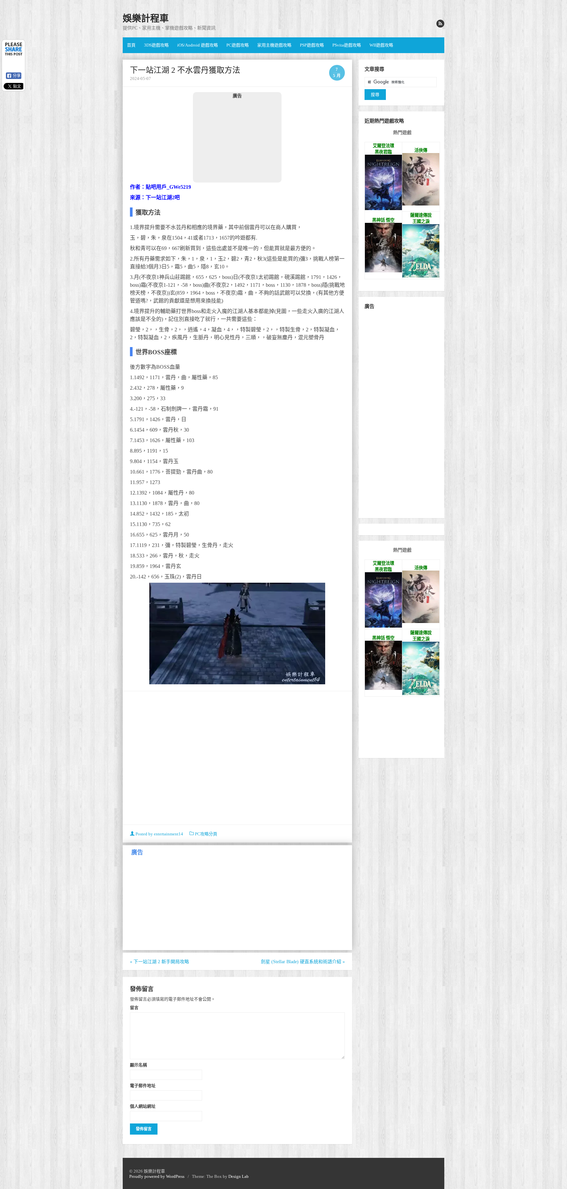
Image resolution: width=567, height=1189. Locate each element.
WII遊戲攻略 (381, 45)
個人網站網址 (143, 1106)
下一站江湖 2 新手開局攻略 (159, 961)
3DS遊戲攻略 (156, 45)
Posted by (159, 833)
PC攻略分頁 (206, 833)
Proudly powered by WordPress (156, 1176)
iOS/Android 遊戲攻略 (197, 45)
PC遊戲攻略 (237, 45)
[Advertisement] (237, 140)
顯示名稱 (138, 1064)
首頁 (131, 45)
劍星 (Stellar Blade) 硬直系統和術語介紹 (303, 961)
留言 (134, 1007)
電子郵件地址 (143, 1085)
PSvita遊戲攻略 (346, 45)
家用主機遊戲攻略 (274, 45)
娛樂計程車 (146, 18)
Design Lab (238, 1176)
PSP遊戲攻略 (312, 45)
